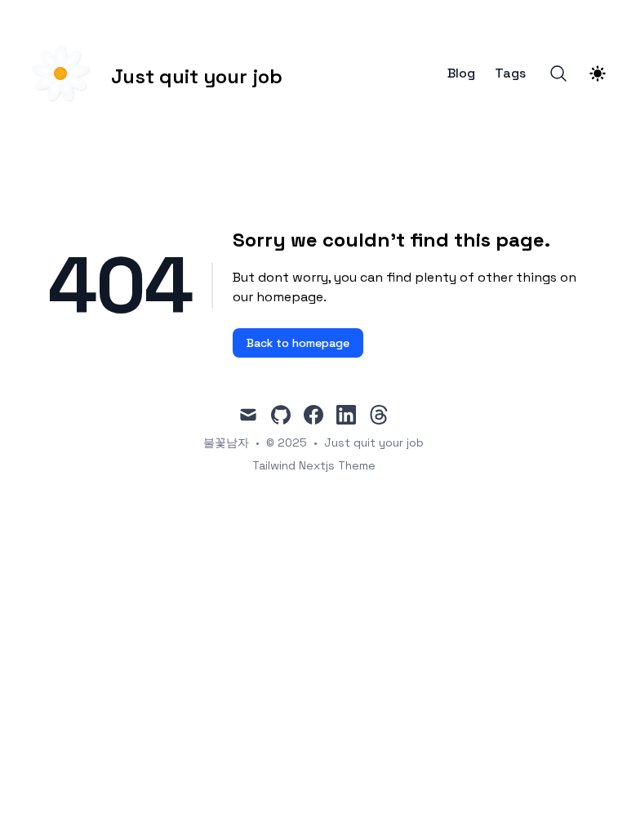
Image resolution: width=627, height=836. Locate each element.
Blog (461, 73)
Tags (510, 73)
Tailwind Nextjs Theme (314, 465)
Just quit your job (374, 442)
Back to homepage (298, 343)
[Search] (558, 73)
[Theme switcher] (597, 73)
